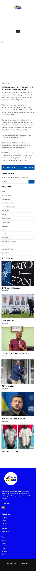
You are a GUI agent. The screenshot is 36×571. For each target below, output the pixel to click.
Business (4, 540)
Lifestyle (4, 528)
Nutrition (4, 523)
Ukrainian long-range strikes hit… (14, 419)
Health (4, 520)
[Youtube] (3, 507)
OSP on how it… (8, 386)
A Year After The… (8, 321)
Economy (4, 546)
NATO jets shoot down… (11, 288)
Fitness (4, 525)
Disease (4, 517)
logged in (13, 177)
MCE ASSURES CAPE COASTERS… (16, 353)
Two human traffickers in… (12, 451)
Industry (4, 551)
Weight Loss (5, 531)
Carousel (4, 543)
